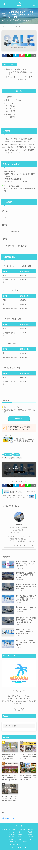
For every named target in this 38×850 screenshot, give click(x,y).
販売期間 (12, 108)
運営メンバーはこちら (9, 818)
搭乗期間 (12, 111)
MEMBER (25, 841)
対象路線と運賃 (11, 114)
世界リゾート (12, 829)
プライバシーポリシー (15, 844)
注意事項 (12, 117)
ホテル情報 (31, 837)
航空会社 (12, 106)
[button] (4, 55)
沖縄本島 (19, 832)
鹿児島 (19, 837)
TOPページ (5, 829)
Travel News (7, 20)
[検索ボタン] (4, 4)
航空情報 (30, 832)
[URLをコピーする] (33, 55)
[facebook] (15, 709)
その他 (11, 839)
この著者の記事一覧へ (19, 545)
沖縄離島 (19, 834)
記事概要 (9, 97)
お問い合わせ (13, 841)
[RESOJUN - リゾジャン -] (19, 4)
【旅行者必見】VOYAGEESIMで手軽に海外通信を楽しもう (24, 440)
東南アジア (12, 834)
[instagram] (22, 709)
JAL (5, 458)
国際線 (19, 458)
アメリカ (11, 832)
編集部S (19, 524)
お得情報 (16, 20)
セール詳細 (10, 103)
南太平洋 (11, 837)
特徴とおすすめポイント (14, 100)
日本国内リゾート (22, 829)
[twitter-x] (19, 709)
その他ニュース (32, 839)
